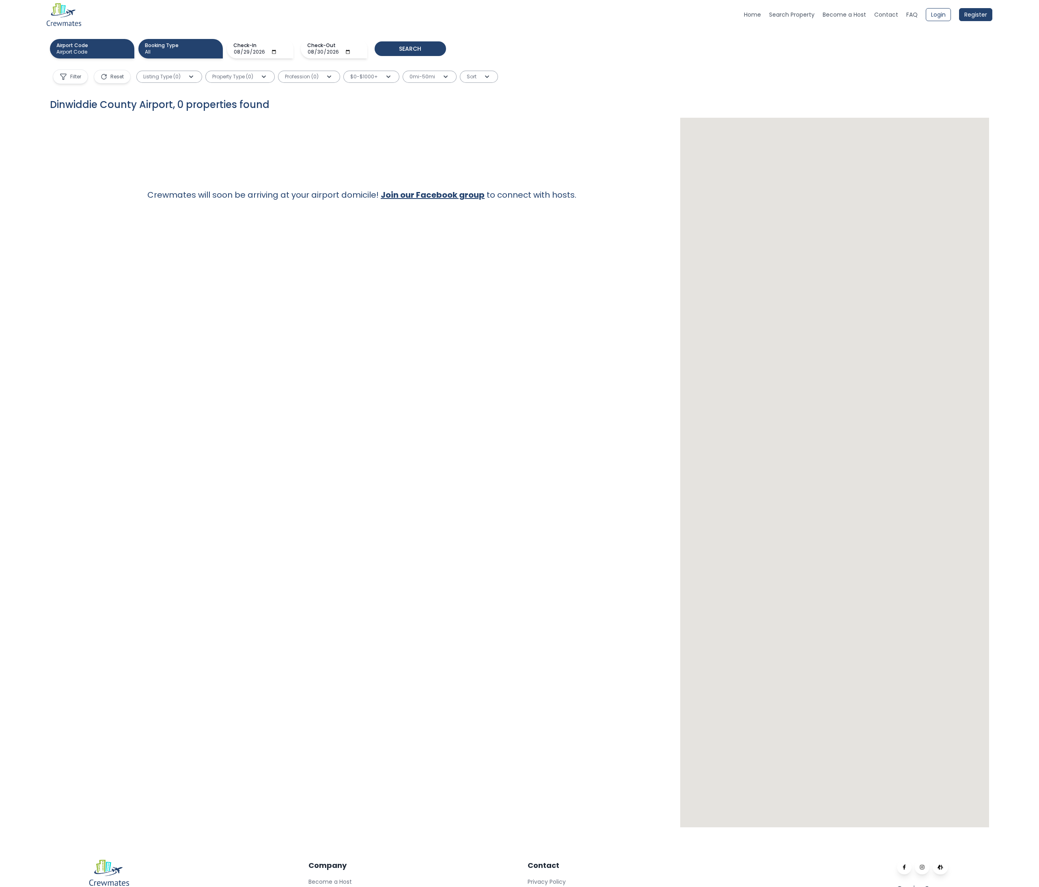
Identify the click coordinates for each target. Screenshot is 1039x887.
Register (975, 15)
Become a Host (330, 882)
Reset (117, 76)
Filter (75, 76)
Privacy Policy (547, 882)
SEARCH (410, 49)
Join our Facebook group (433, 195)
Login (938, 15)
